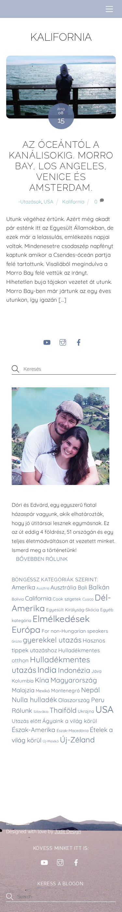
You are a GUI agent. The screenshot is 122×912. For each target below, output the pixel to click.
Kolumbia (23, 681)
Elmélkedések (61, 618)
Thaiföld (62, 710)
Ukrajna (86, 711)
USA (48, 201)
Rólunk (22, 710)
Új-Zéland (77, 739)
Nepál (90, 689)
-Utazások (29, 201)
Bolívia (18, 599)
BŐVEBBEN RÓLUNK (42, 559)
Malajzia (23, 690)
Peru (97, 700)
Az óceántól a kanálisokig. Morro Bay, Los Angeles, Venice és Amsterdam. (61, 166)
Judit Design (68, 831)
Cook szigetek (67, 598)
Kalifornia (73, 201)
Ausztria (42, 588)
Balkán (98, 587)
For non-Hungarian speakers (75, 631)
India (47, 669)
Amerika (23, 587)
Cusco (87, 599)
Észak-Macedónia (72, 730)
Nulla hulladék (34, 699)
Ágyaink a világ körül (69, 720)
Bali (82, 587)
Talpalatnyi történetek (34, 813)
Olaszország (74, 700)
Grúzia (16, 641)
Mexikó (43, 690)
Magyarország (73, 680)
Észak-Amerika (33, 730)
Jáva (96, 671)
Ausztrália (63, 587)
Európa (26, 629)
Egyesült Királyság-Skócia (72, 609)
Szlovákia (41, 711)
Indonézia (74, 670)
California (38, 598)
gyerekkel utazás (52, 639)
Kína (42, 680)
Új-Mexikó (51, 741)
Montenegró (65, 690)
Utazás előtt (26, 721)
